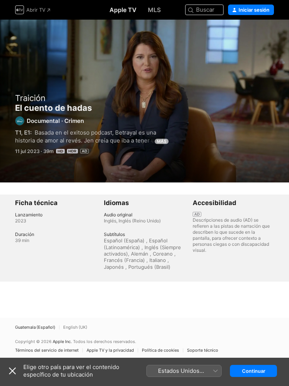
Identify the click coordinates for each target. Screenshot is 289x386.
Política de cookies (160, 350)
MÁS (161, 141)
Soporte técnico (202, 350)
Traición (30, 98)
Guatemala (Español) (35, 327)
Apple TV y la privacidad (110, 350)
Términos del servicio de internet (47, 350)
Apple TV (123, 10)
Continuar (253, 371)
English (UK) (75, 327)
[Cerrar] (12, 371)
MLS (154, 10)
